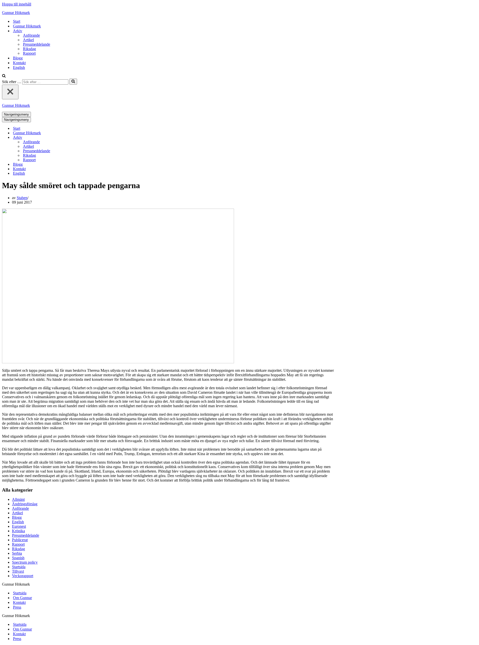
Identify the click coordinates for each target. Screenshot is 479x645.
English (19, 67)
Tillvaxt (18, 571)
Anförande (31, 35)
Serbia (17, 553)
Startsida (18, 567)
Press (17, 607)
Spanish (18, 558)
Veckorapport (22, 576)
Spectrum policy (25, 562)
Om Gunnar (22, 598)
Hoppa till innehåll (16, 4)
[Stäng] (10, 92)
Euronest (19, 526)
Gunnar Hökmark (27, 26)
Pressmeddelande (36, 44)
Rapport (29, 53)
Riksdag (29, 49)
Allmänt (18, 499)
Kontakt (19, 63)
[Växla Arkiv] (89, 137)
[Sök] (4, 76)
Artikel (28, 40)
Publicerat (20, 540)
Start (16, 21)
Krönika (18, 531)
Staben (22, 198)
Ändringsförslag (24, 504)
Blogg (18, 58)
